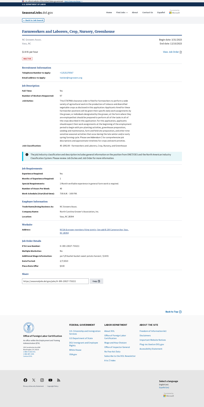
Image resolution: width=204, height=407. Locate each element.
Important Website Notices (153, 339)
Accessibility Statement (151, 348)
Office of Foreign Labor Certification (115, 337)
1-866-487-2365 (28, 354)
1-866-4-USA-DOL (29, 352)
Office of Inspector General (117, 347)
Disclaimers (145, 335)
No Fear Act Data (112, 351)
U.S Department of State (81, 338)
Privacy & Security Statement (33, 386)
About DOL (109, 331)
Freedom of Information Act (153, 331)
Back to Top (172, 311)
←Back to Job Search (33, 20)
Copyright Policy (52, 386)
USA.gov (73, 354)
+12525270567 (66, 72)
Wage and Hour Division (115, 342)
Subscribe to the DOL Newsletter (120, 356)
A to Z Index (109, 360)
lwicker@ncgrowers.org (71, 77)
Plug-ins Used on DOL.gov (152, 344)
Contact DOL (27, 356)
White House (75, 349)
